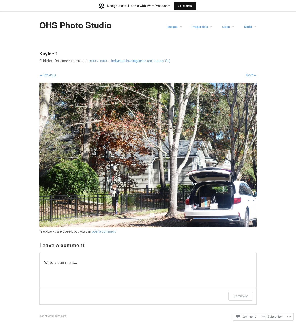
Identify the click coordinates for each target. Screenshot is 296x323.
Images (172, 26)
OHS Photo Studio (75, 25)
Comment (240, 296)
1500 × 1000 (97, 60)
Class (226, 26)
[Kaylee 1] (148, 226)
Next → (251, 75)
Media (248, 26)
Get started (185, 5)
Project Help (200, 26)
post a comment (104, 231)
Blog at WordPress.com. (53, 315)
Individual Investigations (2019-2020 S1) (140, 60)
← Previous (47, 75)
